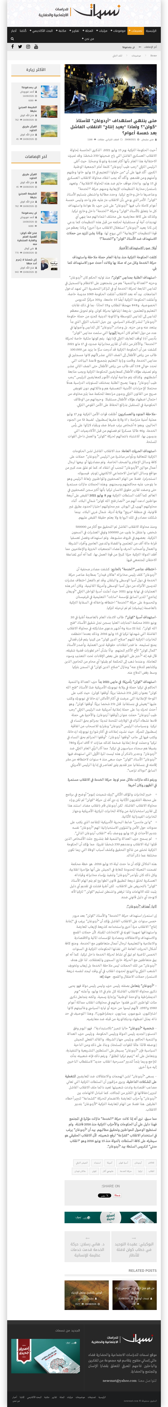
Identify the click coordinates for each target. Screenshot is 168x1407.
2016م (151, 1162)
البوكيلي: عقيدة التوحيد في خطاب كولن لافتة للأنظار (134, 1249)
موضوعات (119, 31)
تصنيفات (137, 31)
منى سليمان (147, 139)
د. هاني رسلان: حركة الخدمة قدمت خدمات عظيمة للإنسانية (87, 1249)
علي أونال (29, 248)
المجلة (89, 31)
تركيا (140, 1171)
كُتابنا (23, 31)
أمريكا (109, 1162)
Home (153, 55)
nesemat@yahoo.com (119, 1381)
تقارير (75, 31)
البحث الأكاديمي (42, 31)
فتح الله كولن (27, 115)
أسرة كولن (123, 1162)
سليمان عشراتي (86, 1298)
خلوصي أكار (108, 1171)
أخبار (13, 31)
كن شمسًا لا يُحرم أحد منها (26, 261)
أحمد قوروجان (27, 92)
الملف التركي (112, 139)
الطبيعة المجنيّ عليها (27, 109)
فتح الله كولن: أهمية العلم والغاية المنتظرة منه (110, 47)
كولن (94, 1171)
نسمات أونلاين (142, 1298)
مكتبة (62, 31)
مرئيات (103, 31)
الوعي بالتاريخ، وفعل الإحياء (86, 1292)
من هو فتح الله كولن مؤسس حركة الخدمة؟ (134, 1290)
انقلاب (151, 1171)
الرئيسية (151, 31)
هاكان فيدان (80, 1171)
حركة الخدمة (126, 1171)
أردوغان (138, 1162)
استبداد (97, 1162)
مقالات (101, 139)
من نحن (89, 39)
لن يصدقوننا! (29, 87)
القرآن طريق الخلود (29, 128)
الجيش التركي (81, 1162)
